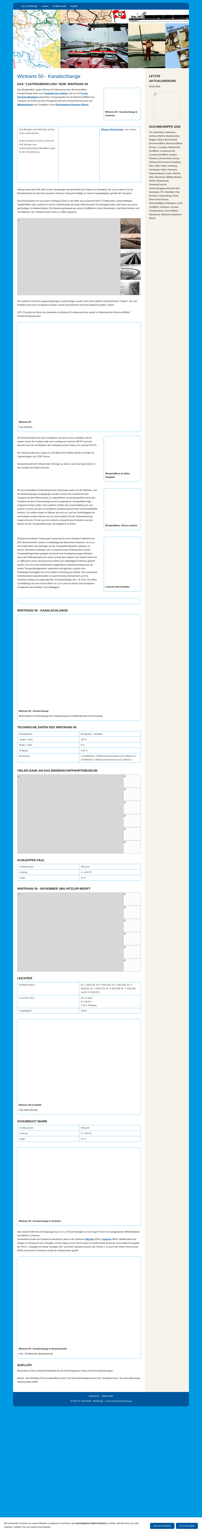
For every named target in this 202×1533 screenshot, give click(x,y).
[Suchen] (186, 6)
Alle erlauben (187, 1526)
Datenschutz (107, 1396)
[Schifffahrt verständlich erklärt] (16, 6)
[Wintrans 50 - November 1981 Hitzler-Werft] (70, 932)
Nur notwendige (162, 1526)
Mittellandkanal (25, 104)
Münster (90, 1239)
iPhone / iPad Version (112, 129)
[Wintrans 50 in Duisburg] (70, 813)
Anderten (107, 1239)
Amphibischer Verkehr (56, 93)
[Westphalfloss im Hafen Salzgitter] (68, 256)
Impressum (94, 1396)
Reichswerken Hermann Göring (72, 104)
